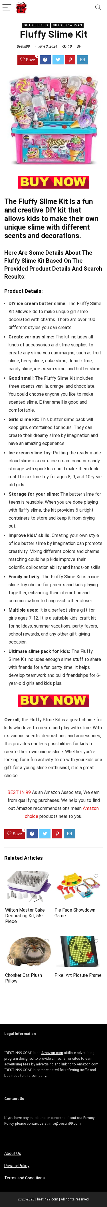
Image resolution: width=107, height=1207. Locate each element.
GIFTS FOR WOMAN (67, 25)
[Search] (98, 7)
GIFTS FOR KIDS (36, 25)
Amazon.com (52, 1053)
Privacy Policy (16, 1165)
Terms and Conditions (24, 1178)
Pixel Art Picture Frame (78, 975)
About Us (12, 1153)
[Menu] (7, 7)
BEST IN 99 (19, 792)
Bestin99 (23, 46)
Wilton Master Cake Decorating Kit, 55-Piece (25, 915)
